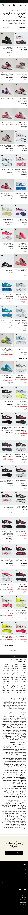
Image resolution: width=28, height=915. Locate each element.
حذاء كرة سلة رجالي (22, 666)
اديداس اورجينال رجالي (22, 664)
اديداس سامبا (23, 668)
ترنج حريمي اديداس (22, 688)
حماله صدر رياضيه (22, 679)
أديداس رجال (5, 670)
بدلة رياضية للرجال (22, 675)
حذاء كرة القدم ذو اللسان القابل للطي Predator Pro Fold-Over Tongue (7, 429)
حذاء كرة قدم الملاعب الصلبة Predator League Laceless (20, 147)
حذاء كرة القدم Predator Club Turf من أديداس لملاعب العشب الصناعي (21, 456)
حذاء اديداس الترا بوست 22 (5, 690)
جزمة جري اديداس (5, 673)
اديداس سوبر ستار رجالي (22, 673)
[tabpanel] (14, 344)
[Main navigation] (25, 5)
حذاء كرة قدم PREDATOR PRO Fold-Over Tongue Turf (7, 560)
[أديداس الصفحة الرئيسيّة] (14, 5)
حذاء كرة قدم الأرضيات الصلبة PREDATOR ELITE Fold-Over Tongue (7, 349)
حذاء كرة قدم (14, 668)
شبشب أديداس (5, 683)
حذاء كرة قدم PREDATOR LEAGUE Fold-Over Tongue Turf (21, 296)
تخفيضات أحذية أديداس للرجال (14, 679)
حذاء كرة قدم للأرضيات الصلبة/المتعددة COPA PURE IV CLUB (6, 612)
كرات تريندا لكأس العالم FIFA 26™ (14, 688)
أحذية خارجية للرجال (22, 670)
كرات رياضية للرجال (22, 683)
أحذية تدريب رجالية (22, 692)
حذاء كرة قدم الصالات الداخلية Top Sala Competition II (8, 221)
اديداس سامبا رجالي (22, 681)
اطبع (25, 907)
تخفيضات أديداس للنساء (14, 675)
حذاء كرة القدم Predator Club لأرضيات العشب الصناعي (21, 350)
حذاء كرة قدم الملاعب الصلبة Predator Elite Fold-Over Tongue (6, 74)
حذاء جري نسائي (5, 677)
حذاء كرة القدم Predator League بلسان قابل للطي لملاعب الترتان (21, 75)
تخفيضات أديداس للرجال (14, 670)
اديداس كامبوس (22, 677)
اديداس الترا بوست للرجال (5, 668)
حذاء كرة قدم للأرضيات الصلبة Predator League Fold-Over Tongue (20, 100)
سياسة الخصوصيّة (23, 902)
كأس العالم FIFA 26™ (14, 683)
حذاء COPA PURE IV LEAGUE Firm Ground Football (21, 508)
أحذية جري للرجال (5, 664)
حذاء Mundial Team (8, 269)
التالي (13, 656)
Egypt (25, 897)
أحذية (20, 10)
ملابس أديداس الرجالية (5, 692)
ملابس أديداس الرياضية (5, 688)
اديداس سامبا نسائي (22, 690)
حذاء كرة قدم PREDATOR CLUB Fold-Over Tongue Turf (21, 482)
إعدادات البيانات (23, 895)
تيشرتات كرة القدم (14, 690)
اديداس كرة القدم (14, 686)
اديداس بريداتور (14, 681)
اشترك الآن (18, 852)
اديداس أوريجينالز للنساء (22, 686)
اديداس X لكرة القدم (14, 677)
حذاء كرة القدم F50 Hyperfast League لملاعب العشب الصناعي (22, 245)
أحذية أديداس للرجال (5, 666)
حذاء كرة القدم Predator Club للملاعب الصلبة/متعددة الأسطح (21, 171)
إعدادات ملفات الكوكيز (22, 899)
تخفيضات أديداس (14, 666)
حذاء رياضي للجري (5, 686)
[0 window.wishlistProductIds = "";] (21, 5)
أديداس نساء (6, 679)
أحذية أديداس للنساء (5, 675)
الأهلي (16, 664)
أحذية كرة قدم (13, 10)
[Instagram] (22, 889)
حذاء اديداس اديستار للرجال (5, 681)
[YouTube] (20, 889)
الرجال (24, 10)
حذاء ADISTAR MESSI (22, 47)
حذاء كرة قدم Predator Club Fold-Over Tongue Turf (7, 586)
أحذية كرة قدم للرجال (14, 673)
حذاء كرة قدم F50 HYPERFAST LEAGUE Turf (8, 49)
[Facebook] (25, 889)
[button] (21, 34)
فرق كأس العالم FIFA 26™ (14, 692)
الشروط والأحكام (23, 904)
